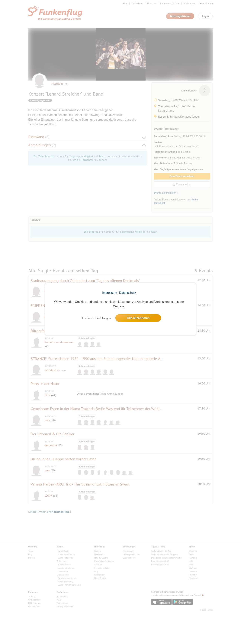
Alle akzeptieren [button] (138, 318)
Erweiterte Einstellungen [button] (96, 318)
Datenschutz (127, 292)
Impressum (109, 292)
